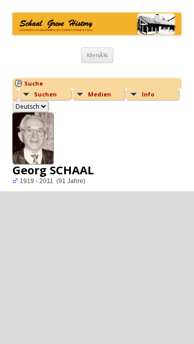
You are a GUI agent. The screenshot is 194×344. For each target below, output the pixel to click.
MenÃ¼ (97, 55)
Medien (99, 94)
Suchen (45, 94)
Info (148, 94)
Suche (33, 83)
